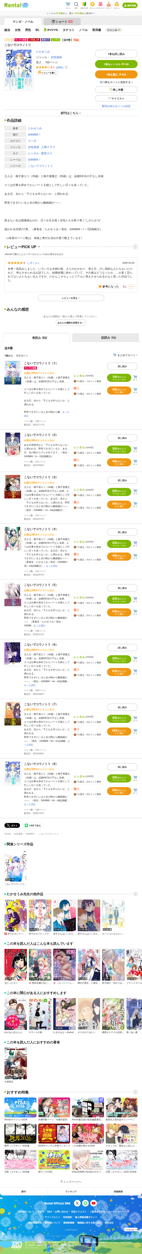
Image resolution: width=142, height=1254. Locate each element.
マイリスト (117, 98)
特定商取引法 (35, 1222)
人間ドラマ (48, 147)
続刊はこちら (70, 113)
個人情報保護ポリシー (86, 1217)
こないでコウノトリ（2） (41, 434)
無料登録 (131, 5)
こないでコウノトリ (40, 166)
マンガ (32, 141)
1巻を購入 (116, 74)
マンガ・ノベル (23, 21)
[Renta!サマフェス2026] (24, 5)
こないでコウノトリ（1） (41, 363)
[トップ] (12, 5)
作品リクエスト (79, 1211)
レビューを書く (49, 72)
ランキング (71, 1191)
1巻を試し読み (116, 54)
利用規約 (67, 1217)
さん (33, 263)
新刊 (23, 1191)
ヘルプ (40, 1211)
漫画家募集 (68, 1222)
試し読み (122, 366)
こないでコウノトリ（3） (41, 477)
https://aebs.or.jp (31, 1247)
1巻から (8, 355)
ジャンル (112, 30)
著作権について (52, 1222)
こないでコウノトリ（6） (41, 644)
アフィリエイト (52, 1217)
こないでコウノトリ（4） (41, 529)
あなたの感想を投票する (70, 322)
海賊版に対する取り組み (89, 1222)
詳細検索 (118, 1191)
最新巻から (22, 355)
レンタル (33, 153)
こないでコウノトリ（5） (41, 585)
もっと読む (52, 565)
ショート (64, 21)
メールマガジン (116, 1211)
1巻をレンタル (116, 64)
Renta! (7, 833)
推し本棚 (118, 89)
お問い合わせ (61, 1211)
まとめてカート (126, 355)
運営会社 (109, 1222)
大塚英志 (8, 1081)
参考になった (110, 286)
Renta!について (26, 1211)
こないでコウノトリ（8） (41, 763)
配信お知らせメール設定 (116, 106)
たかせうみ (43, 51)
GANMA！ (34, 134)
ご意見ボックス (97, 1211)
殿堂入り (46, 153)
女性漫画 (56, 57)
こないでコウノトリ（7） (41, 704)
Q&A (49, 1211)
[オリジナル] (51, 29)
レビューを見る (69, 298)
